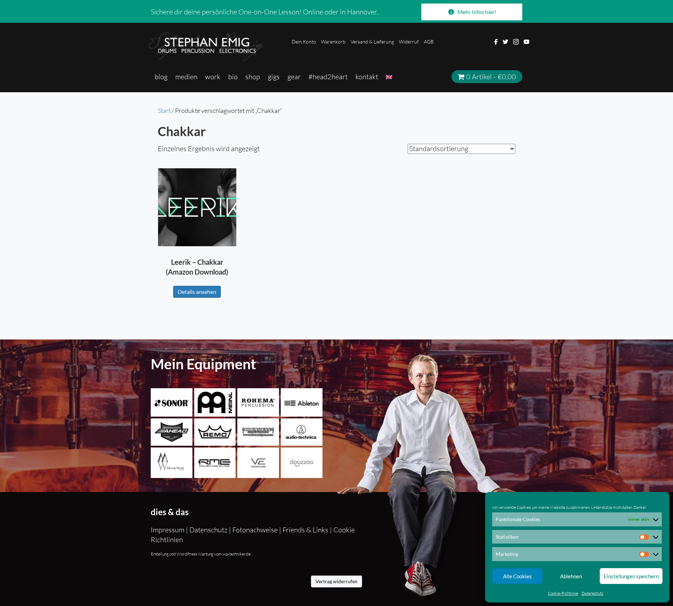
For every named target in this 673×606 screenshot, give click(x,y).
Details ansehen (197, 291)
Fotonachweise (255, 529)
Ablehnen (571, 576)
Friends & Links (305, 529)
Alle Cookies (517, 576)
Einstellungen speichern (631, 576)
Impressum (168, 529)
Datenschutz (592, 593)
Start (164, 110)
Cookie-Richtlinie (563, 593)
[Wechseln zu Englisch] (389, 76)
